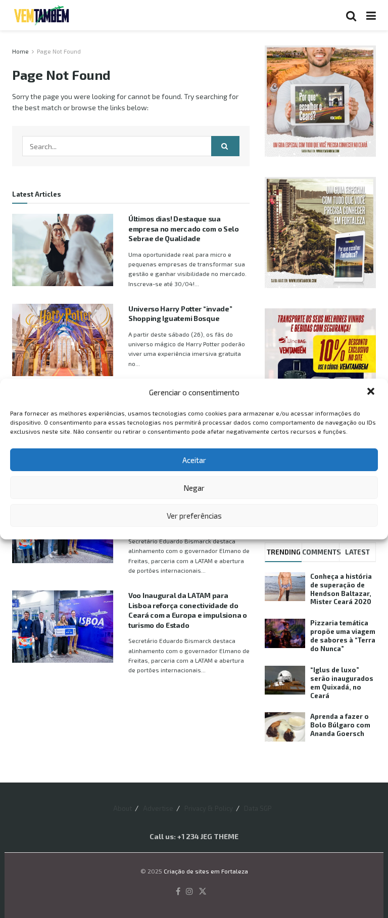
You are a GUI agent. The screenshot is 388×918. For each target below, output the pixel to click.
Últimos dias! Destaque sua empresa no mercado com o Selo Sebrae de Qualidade (183, 228)
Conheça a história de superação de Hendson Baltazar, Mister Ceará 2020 (341, 589)
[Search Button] (351, 15)
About (122, 808)
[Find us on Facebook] (178, 891)
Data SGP (258, 808)
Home (20, 51)
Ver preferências (194, 515)
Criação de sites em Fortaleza (206, 871)
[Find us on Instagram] (189, 891)
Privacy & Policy (208, 808)
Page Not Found (59, 51)
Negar (194, 487)
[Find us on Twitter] (203, 891)
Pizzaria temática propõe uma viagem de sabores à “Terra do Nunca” (342, 636)
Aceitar (194, 460)
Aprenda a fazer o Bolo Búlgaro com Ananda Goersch (340, 725)
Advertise (158, 808)
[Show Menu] (371, 15)
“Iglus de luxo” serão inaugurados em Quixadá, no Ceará (341, 683)
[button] (372, 392)
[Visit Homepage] (41, 15)
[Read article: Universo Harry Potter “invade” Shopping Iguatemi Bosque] (62, 340)
